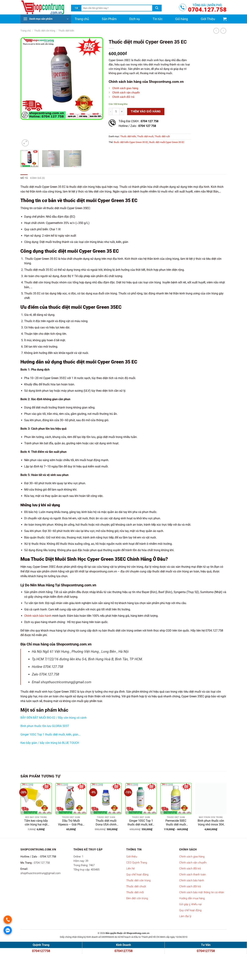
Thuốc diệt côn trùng (44, 30)
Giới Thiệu (208, 19)
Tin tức (158, 19)
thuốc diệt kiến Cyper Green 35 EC (131, 142)
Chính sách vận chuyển (126, 92)
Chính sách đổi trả (123, 97)
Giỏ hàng (181, 19)
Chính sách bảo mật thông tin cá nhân (201, 892)
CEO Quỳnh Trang (136, 862)
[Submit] (156, 8)
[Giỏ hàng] (225, 19)
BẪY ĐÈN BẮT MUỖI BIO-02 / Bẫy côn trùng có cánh (53, 717)
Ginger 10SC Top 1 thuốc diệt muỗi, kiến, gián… (50, 734)
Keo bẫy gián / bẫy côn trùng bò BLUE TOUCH (49, 743)
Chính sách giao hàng (125, 88)
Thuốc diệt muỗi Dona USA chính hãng (106, 823)
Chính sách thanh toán (192, 874)
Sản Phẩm (109, 19)
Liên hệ (130, 868)
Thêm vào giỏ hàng (146, 111)
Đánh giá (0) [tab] (37, 178)
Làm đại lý (185, 916)
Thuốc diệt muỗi (145, 136)
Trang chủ (82, 19)
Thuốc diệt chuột (136, 886)
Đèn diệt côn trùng (137, 898)
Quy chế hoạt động (137, 874)
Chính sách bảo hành (37, 615)
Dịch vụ (134, 19)
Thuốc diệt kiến (66, 30)
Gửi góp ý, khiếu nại (190, 904)
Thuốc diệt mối (135, 892)
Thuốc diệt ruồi (162, 136)
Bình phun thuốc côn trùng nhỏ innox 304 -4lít (211, 823)
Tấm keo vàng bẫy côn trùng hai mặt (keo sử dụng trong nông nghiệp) (36, 823)
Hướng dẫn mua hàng (192, 898)
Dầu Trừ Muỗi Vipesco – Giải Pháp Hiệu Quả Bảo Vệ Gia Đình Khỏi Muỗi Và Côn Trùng (71, 823)
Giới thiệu (131, 856)
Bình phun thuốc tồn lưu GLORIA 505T (44, 726)
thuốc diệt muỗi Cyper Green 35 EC (166, 142)
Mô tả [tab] (24, 178)
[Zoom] (25, 142)
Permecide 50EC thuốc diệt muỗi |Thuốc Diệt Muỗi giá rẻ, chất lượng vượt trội (176, 823)
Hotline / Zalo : (137, 126)
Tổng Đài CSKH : (138, 121)
